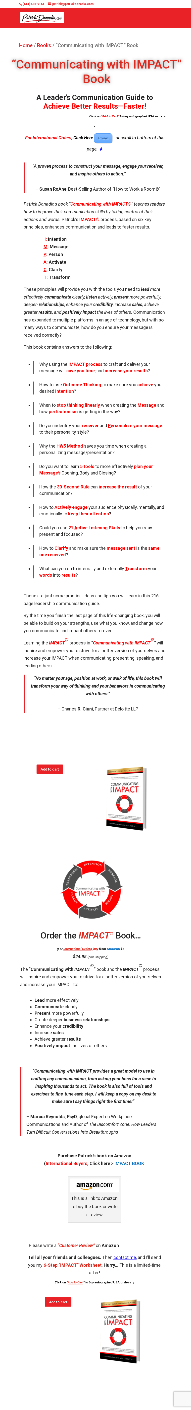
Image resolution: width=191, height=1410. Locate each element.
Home (26, 45)
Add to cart (50, 769)
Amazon (103, 138)
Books (44, 45)
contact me (124, 1257)
